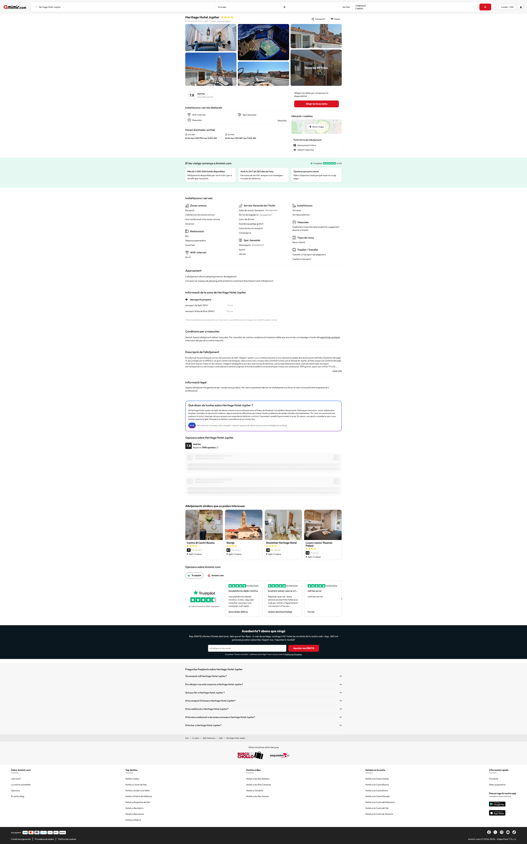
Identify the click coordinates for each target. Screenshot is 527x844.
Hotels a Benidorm (134, 808)
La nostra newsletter (21, 784)
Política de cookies (67, 839)
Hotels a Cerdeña (254, 790)
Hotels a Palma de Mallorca (138, 796)
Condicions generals (21, 839)
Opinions (15, 790)
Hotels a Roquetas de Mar (137, 802)
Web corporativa (497, 784)
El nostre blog (17, 796)
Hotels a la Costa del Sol (377, 808)
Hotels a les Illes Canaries (258, 784)
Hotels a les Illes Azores (257, 796)
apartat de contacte (330, 337)
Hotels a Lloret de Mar (136, 784)
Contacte (493, 778)
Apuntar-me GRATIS (303, 648)
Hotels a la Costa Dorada (377, 796)
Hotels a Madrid (133, 819)
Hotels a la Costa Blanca (377, 784)
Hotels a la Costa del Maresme (380, 802)
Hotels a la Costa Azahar (377, 778)
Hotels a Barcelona (134, 814)
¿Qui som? (16, 778)
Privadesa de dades (44, 839)
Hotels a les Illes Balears (258, 778)
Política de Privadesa (293, 654)
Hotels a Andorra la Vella (137, 790)
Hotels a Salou (132, 778)
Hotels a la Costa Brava (376, 790)
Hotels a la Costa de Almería (379, 814)
